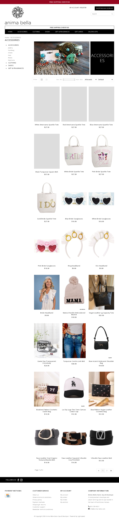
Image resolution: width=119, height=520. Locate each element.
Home (10, 32)
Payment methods (39, 502)
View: (35, 79)
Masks (10, 58)
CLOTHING (36, 32)
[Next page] (111, 470)
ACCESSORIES (22, 32)
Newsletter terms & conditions (43, 509)
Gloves (10, 53)
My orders (63, 497)
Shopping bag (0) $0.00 (104, 8)
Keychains (11, 60)
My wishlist (64, 502)
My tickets (63, 500)
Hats (9, 55)
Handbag (11, 50)
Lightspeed (81, 516)
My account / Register (78, 8)
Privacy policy (37, 500)
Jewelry (10, 48)
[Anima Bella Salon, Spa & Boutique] (18, 16)
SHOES (47, 32)
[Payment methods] (8, 495)
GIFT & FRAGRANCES (62, 32)
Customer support (39, 507)
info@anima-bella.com (97, 509)
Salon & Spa (93, 32)
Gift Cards (79, 32)
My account (64, 495)
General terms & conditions (42, 497)
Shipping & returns (39, 504)
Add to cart (47, 119)
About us (36, 495)
